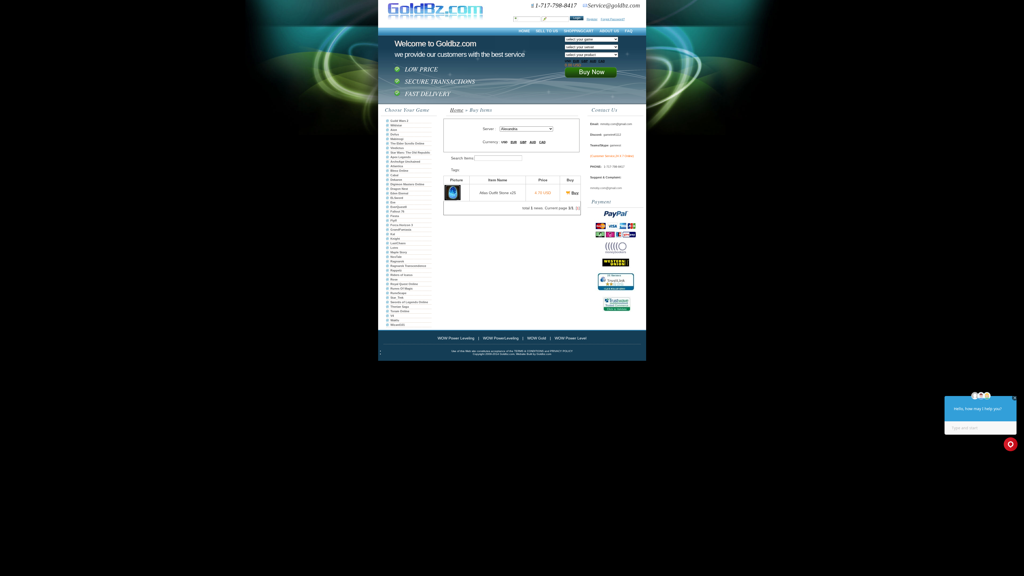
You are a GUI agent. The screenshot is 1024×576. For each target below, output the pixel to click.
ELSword (396, 197)
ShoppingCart (579, 31)
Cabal (394, 175)
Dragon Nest (399, 188)
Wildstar (396, 125)
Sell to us (547, 31)
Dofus (394, 134)
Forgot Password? (613, 19)
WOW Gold (536, 338)
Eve (392, 202)
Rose (394, 279)
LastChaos (398, 243)
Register (592, 19)
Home (524, 31)
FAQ (629, 31)
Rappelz (396, 270)
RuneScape (398, 293)
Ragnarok (397, 261)
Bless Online (399, 170)
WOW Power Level (570, 338)
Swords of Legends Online (409, 302)
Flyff (393, 220)
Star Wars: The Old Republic (410, 152)
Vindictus (397, 148)
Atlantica (396, 166)
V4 (392, 315)
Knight (395, 238)
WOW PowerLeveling (501, 338)
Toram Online (399, 311)
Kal (392, 234)
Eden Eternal (399, 193)
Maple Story (398, 252)
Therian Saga (399, 306)
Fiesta (394, 216)
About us (609, 31)
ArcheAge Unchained (405, 161)
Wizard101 (397, 324)
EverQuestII (398, 207)
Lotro (394, 247)
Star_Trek (396, 297)
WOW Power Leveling (456, 338)
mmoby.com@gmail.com (606, 188)
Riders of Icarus (401, 275)
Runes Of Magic (401, 288)
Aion (393, 129)
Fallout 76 (397, 211)
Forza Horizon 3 (401, 225)
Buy (575, 193)
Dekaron (396, 179)
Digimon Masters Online (407, 184)
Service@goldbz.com (614, 5)
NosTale (396, 256)
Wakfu (394, 320)
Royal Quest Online (404, 284)
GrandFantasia (400, 229)
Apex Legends (400, 157)
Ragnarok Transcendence (408, 265)
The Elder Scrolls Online (407, 143)
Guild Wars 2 (399, 120)
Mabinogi (396, 139)
